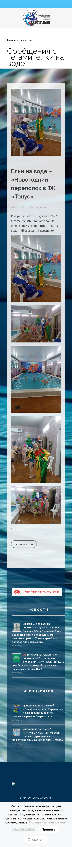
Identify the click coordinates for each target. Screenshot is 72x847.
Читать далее (22, 544)
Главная (11, 40)
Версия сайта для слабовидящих (40, 591)
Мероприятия (38, 207)
